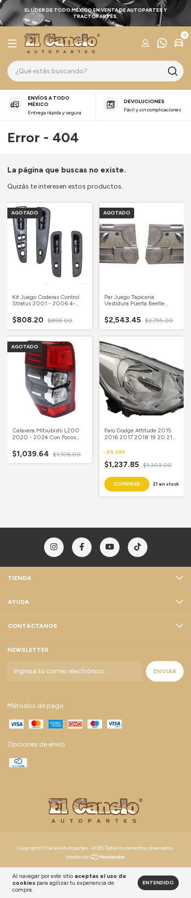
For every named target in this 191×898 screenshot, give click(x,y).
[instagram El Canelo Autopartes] (54, 547)
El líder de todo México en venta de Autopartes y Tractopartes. (95, 13)
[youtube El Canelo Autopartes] (109, 547)
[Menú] (14, 44)
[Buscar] (172, 71)
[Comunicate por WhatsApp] (162, 44)
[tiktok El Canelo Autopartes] (137, 547)
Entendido (158, 882)
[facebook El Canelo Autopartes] (82, 547)
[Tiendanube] (95, 858)
